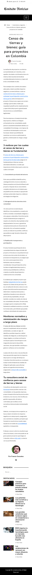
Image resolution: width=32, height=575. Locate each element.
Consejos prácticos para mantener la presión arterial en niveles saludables (21, 487)
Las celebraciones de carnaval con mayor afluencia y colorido (21, 550)
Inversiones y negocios (16, 34)
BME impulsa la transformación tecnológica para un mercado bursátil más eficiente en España (21, 534)
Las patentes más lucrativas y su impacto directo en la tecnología (21, 502)
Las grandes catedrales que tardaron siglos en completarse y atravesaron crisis (22, 517)
